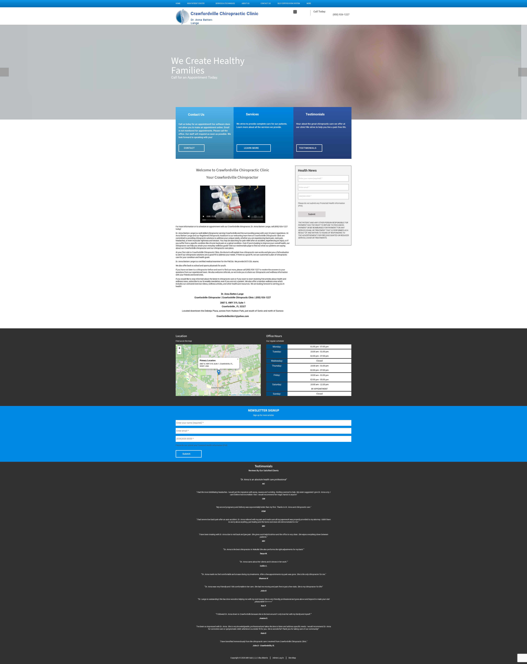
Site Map (292, 658)
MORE (309, 3)
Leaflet (233, 394)
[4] (273, 117)
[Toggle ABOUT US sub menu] (252, 3)
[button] (218, 372)
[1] (253, 117)
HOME (178, 3)
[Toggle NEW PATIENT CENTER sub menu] (207, 3)
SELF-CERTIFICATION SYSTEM (288, 3)
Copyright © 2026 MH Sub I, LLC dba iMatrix (249, 658)
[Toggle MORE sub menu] (313, 3)
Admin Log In (278, 658)
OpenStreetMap (245, 394)
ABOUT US (245, 3)
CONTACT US (266, 3)
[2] (260, 117)
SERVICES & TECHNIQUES (225, 3)
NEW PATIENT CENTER (195, 3)
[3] (267, 117)
